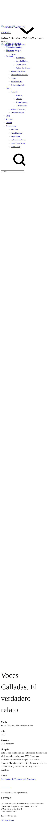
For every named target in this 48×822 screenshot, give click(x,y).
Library (9, 123)
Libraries (19, 99)
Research (14, 92)
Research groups (21, 102)
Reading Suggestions (18, 71)
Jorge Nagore (15, 136)
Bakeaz (13, 54)
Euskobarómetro (16, 82)
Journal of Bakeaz (22, 61)
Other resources (21, 106)
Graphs (13, 78)
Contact (9, 56)
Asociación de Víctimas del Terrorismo (18, 779)
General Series (21, 64)
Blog (8, 116)
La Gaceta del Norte (18, 140)
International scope (17, 112)
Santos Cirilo (15, 147)
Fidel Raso (14, 130)
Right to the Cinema (23, 68)
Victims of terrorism (18, 109)
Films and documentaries (19, 75)
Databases (10, 51)
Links (8, 88)
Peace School (20, 58)
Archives (19, 95)
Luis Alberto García (18, 143)
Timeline (9, 119)
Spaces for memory (13, 47)
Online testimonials (17, 85)
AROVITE (6, 32)
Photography (11, 126)
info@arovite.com (7, 820)
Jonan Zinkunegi (16, 133)
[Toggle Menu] (2, 42)
